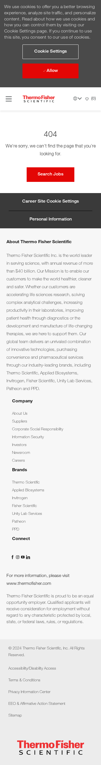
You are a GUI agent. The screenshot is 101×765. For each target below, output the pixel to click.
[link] (19, 414)
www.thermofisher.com (28, 584)
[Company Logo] (39, 99)
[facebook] (13, 557)
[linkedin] (28, 557)
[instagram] (18, 557)
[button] (50, 51)
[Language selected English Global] (77, 98)
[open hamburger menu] (8, 98)
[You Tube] (23, 557)
